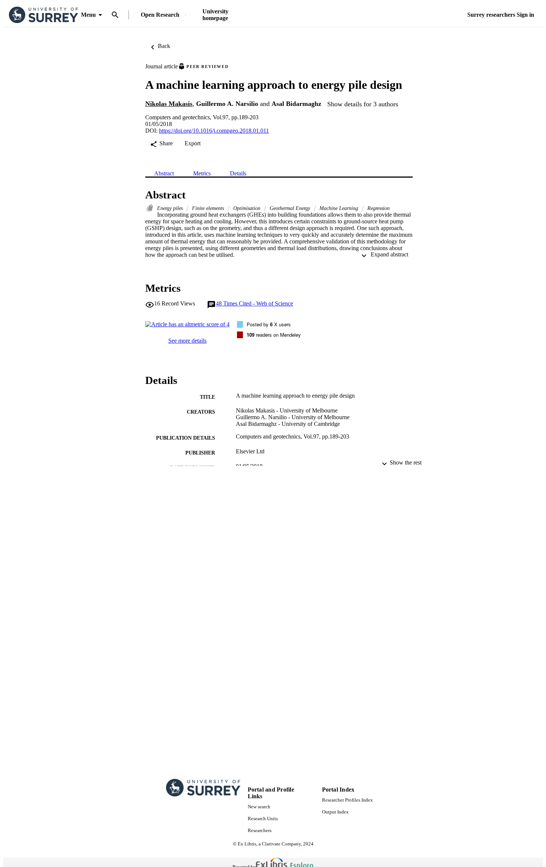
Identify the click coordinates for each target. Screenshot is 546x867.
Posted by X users (269, 324)
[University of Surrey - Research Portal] (43, 15)
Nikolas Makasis (168, 103)
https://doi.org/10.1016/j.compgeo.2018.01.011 (214, 130)
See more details (187, 340)
